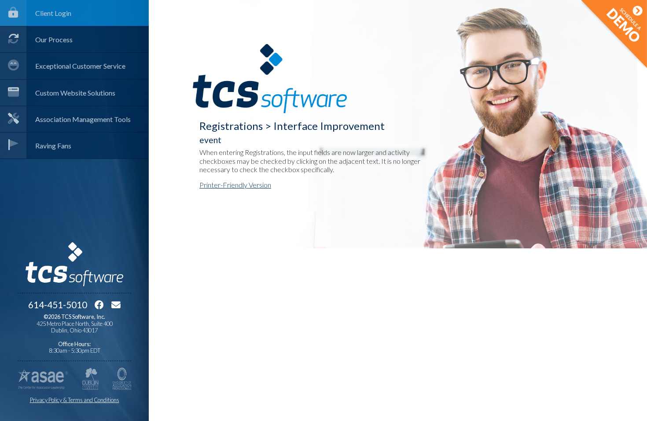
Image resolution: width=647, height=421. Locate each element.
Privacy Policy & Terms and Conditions (74, 399)
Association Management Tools (83, 119)
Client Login (53, 13)
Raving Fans (53, 145)
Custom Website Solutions (75, 93)
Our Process (54, 39)
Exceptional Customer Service (80, 66)
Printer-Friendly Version (235, 185)
